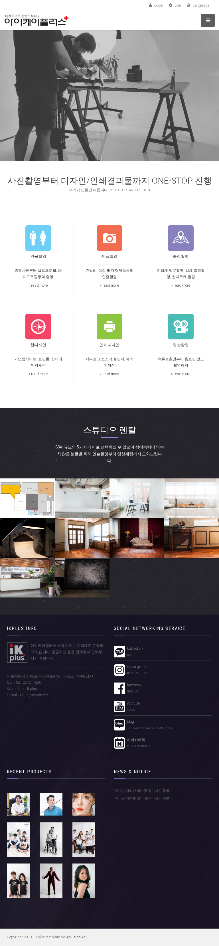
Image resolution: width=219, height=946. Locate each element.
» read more (38, 285)
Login (158, 5)
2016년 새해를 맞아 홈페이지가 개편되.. (145, 798)
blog (148, 724)
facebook (133, 688)
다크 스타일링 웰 (82, 577)
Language (200, 5)
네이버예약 (137, 743)
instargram (136, 670)
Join (177, 5)
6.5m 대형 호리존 (82, 498)
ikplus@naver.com (33, 695)
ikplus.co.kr (75, 937)
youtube (132, 706)
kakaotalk (134, 651)
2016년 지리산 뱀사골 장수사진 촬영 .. (143, 791)
